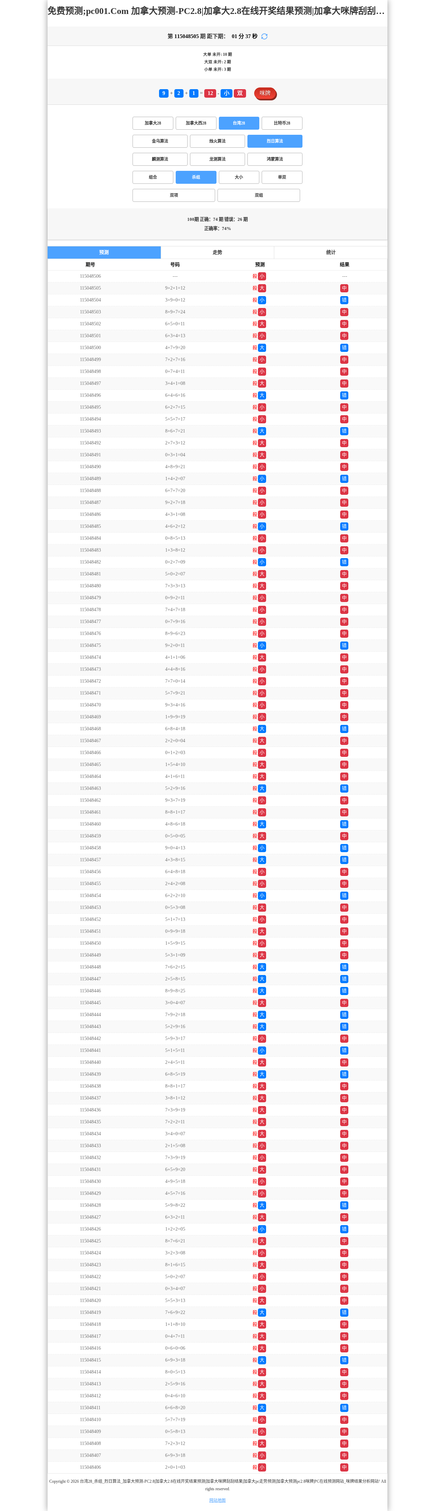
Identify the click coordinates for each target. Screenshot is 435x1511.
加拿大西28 (196, 123)
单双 (282, 177)
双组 (259, 195)
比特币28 (282, 123)
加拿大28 (153, 123)
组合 (153, 177)
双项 (174, 195)
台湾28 (239, 123)
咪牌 (265, 93)
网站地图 (217, 1500)
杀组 (196, 177)
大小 (239, 177)
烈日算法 (275, 141)
